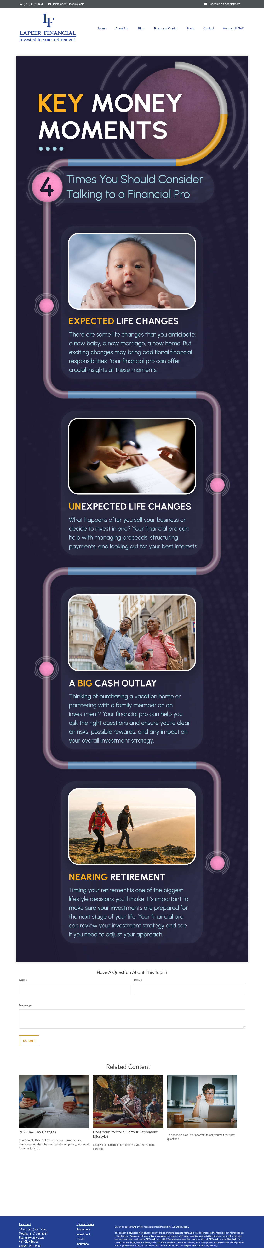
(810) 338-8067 (38, 1233)
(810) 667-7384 (33, 4)
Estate (80, 1239)
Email (138, 979)
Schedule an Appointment (224, 4)
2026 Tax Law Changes (37, 1132)
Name (23, 979)
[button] (102, 28)
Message (25, 1005)
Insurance (83, 1244)
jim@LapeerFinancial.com (68, 4)
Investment (83, 1234)
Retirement (83, 1229)
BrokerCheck (182, 1226)
